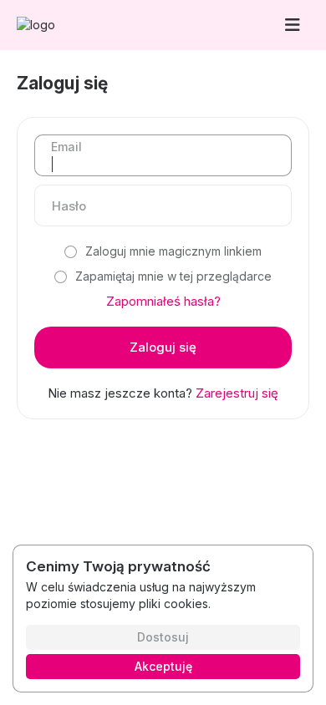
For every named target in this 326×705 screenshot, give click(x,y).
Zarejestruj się (237, 393)
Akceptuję (163, 666)
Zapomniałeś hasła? (163, 301)
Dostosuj (163, 637)
